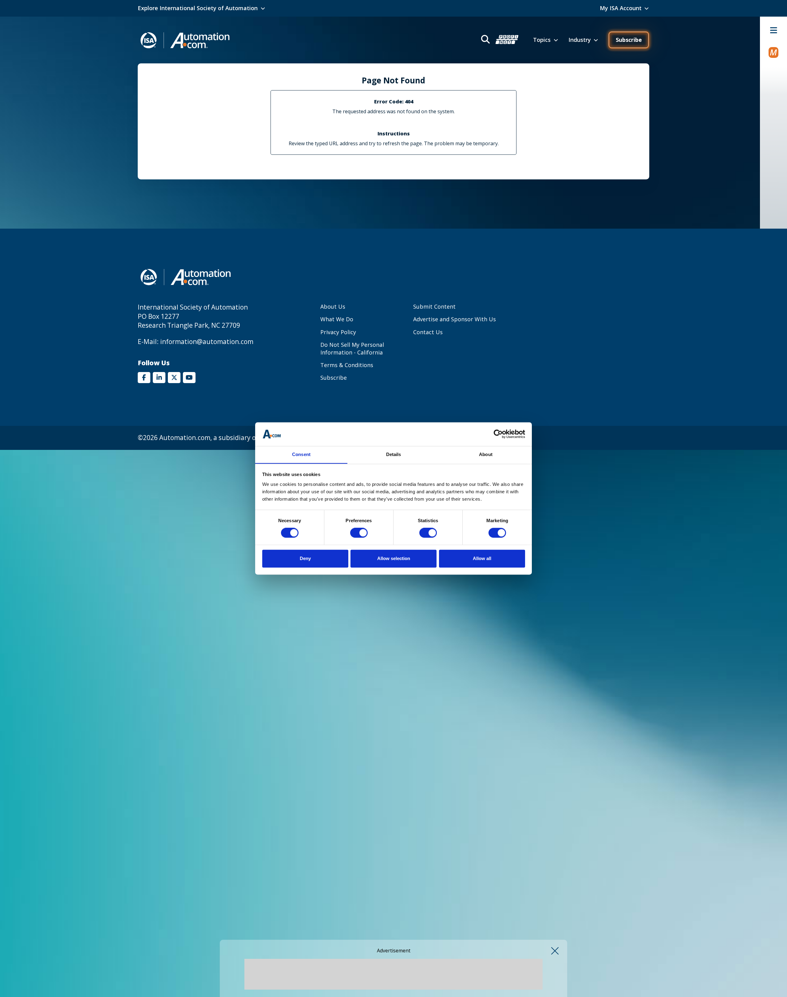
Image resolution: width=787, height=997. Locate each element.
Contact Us (428, 332)
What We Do (336, 319)
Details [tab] (393, 454)
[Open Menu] (773, 30)
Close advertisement (555, 951)
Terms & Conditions (346, 365)
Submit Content (434, 306)
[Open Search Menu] (499, 40)
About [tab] (485, 454)
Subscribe (629, 39)
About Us (332, 306)
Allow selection (393, 558)
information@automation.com (206, 341)
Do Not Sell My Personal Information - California (352, 348)
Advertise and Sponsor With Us (454, 319)
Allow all (482, 558)
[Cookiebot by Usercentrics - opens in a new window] (498, 434)
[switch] (359, 533)
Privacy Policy (338, 332)
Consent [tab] (301, 454)
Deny (305, 558)
